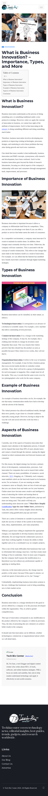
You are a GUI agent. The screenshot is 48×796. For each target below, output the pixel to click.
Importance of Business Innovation (14, 82)
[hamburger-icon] (4, 3)
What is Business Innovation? (12, 79)
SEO (11, 476)
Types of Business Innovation (12, 85)
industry (5, 129)
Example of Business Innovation (13, 88)
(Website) (29, 656)
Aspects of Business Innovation (13, 91)
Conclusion (6, 94)
